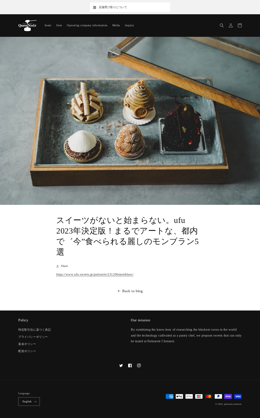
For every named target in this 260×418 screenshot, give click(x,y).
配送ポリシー (27, 351)
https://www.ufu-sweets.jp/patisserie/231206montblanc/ (95, 274)
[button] (221, 25)
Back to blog (132, 291)
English (27, 401)
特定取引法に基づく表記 (34, 329)
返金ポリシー (27, 344)
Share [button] (64, 266)
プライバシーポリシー (33, 336)
